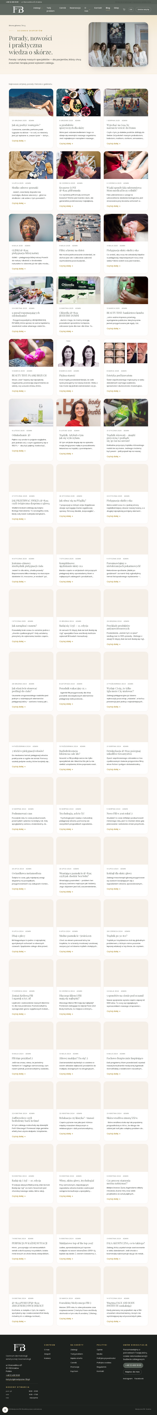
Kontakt (98, 8)
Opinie (100, 1349)
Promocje (75, 1367)
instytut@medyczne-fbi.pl (18, 1379)
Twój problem (51, 9)
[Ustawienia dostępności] (5, 1410)
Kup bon (74, 1371)
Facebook (139, 1378)
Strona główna (14, 25)
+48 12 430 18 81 (12, 2)
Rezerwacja (75, 8)
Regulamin (101, 1367)
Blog (108, 8)
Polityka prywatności (106, 1358)
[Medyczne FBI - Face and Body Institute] (18, 9)
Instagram (128, 1378)
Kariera (47, 1358)
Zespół (47, 1354)
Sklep (116, 8)
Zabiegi (38, 8)
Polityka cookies (104, 1362)
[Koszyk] (124, 9)
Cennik (62, 8)
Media (99, 1354)
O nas (87, 9)
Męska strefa (76, 1358)
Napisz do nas (132, 1372)
